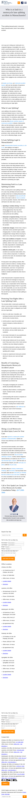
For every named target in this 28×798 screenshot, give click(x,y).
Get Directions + (12, 762)
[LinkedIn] (7, 780)
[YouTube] (9, 780)
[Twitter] (5, 780)
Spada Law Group (7, 83)
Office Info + (17, 744)
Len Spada (13, 514)
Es (19, 2)
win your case (12, 464)
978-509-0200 (20, 750)
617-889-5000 (19, 742)
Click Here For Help (8, 558)
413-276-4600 (20, 774)
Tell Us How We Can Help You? (10, 550)
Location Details (7, 581)
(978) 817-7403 (20, 766)
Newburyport (19, 468)
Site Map (7, 794)
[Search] (25, 535)
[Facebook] (2, 780)
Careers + (5, 783)
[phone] (22, 3)
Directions (5, 584)
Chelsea (13, 468)
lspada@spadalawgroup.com (18, 514)
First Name (4, 542)
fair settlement (20, 406)
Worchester (12, 470)
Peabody (3, 470)
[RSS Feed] (16, 780)
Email (3, 546)
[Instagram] (12, 780)
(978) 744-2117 (22, 758)
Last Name (4, 544)
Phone (3, 548)
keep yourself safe (20, 196)
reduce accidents (20, 198)
